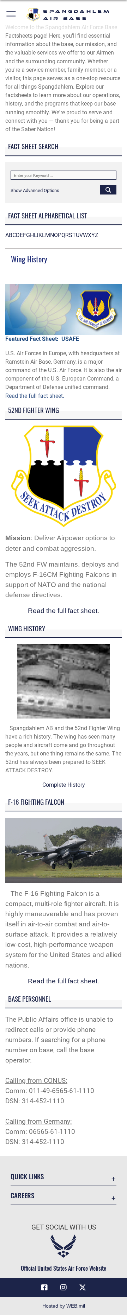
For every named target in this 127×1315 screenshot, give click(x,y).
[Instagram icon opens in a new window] (63, 1287)
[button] (11, 15)
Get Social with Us (63, 1227)
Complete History (63, 784)
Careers (22, 1195)
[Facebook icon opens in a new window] (44, 1287)
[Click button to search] (108, 189)
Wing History (29, 258)
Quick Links (27, 1176)
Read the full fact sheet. (34, 395)
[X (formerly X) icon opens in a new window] (82, 1287)
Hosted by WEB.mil (63, 1306)
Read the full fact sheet (62, 610)
